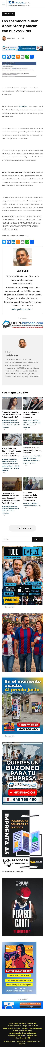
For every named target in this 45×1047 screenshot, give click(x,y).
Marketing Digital (7, 466)
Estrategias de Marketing (10, 463)
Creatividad (12, 461)
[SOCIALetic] (19, 4)
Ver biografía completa (21, 309)
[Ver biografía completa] (33, 309)
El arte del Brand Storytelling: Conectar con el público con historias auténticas (12, 440)
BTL (39, 456)
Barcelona (34, 456)
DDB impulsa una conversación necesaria (33, 403)
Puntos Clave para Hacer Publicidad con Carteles (33, 439)
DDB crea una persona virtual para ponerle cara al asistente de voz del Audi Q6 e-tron (12, 484)
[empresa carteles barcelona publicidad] (19, 994)
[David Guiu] (22, 347)
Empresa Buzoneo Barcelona (32, 1028)
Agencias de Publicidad (9, 420)
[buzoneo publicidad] (22, 50)
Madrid (16, 425)
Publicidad (8, 14)
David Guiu (11, 38)
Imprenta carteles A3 (14, 1026)
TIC (39, 505)
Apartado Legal (32, 1035)
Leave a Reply (23, 528)
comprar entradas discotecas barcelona (22, 1033)
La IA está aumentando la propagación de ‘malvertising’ (33, 483)
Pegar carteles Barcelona (11, 1028)
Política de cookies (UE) (22, 1038)
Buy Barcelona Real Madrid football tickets (22, 1023)
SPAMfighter (23, 106)
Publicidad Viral (7, 468)
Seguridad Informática (30, 505)
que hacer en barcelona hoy (22, 1031)
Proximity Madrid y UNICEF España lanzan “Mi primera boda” (12, 403)
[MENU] (3, 3)
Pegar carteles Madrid (30, 1026)
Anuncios (10, 425)
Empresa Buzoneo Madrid (16, 1035)
